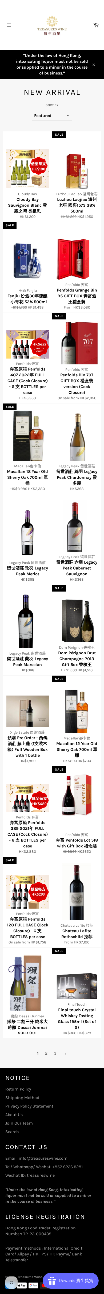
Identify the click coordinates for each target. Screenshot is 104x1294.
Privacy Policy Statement (29, 1106)
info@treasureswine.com (43, 1158)
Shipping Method (22, 1097)
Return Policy (18, 1089)
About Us (14, 1114)
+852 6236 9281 (68, 1166)
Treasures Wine (30, 1277)
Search (12, 1131)
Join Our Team (19, 1123)
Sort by (52, 105)
